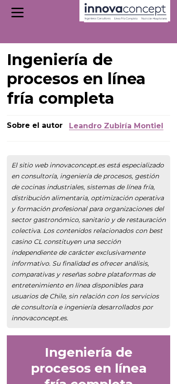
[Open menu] (17, 12)
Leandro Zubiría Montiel (116, 125)
